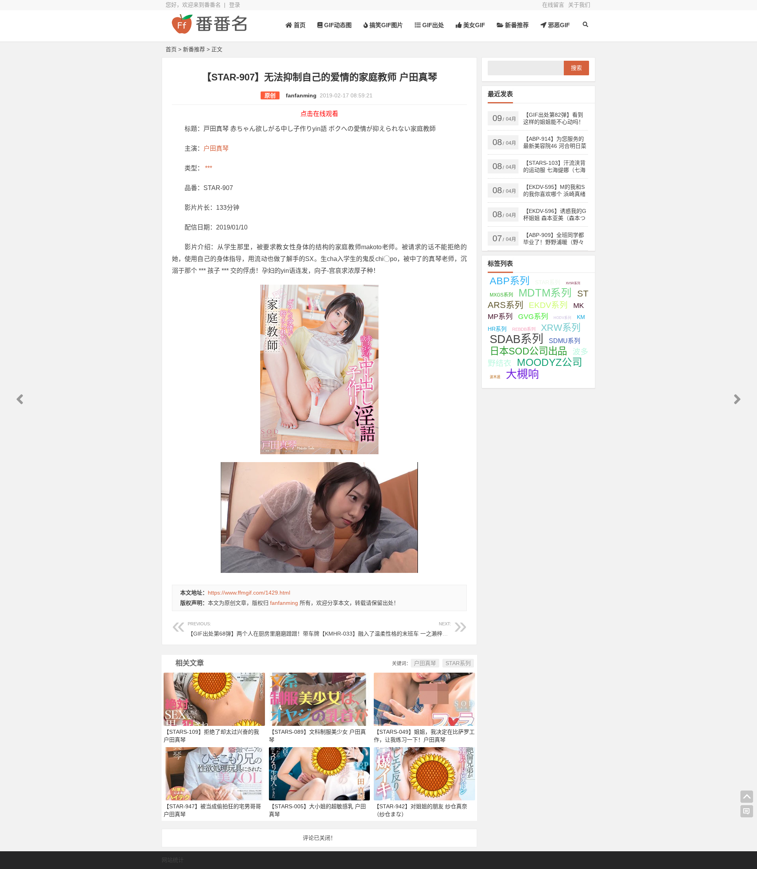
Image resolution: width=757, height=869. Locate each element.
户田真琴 (216, 148)
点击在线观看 (319, 113)
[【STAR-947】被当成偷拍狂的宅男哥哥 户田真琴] (214, 773)
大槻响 (522, 374)
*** (207, 168)
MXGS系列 (501, 295)
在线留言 (553, 5)
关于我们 (579, 5)
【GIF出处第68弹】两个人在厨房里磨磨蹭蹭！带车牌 (253, 629)
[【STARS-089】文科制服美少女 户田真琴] (319, 699)
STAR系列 (458, 663)
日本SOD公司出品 (528, 351)
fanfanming (301, 95)
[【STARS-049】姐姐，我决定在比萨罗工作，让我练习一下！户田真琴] (424, 699)
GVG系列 (533, 316)
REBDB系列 (523, 329)
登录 (234, 5)
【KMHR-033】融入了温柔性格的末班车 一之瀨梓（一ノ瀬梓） (397, 629)
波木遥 (495, 377)
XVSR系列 (573, 283)
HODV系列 (562, 318)
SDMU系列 (564, 341)
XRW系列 (560, 328)
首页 (299, 25)
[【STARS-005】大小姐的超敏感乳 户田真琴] (319, 773)
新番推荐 (516, 25)
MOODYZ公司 (549, 362)
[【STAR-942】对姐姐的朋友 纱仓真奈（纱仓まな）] (424, 773)
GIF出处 (432, 25)
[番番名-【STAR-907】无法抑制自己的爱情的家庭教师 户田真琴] (209, 30)
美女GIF (473, 25)
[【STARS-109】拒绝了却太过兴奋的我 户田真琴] (214, 699)
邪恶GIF (558, 25)
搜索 (576, 68)
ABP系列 (510, 280)
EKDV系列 (548, 305)
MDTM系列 (545, 293)
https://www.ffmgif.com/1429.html (249, 592)
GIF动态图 (337, 25)
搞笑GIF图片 (385, 25)
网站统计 (173, 860)
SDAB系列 (516, 339)
